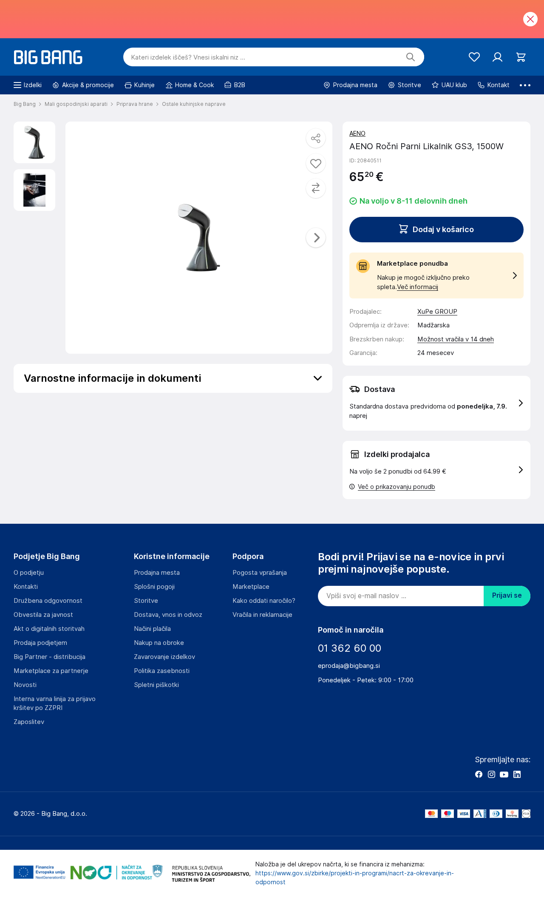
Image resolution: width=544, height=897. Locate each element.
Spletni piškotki (156, 685)
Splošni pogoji (154, 586)
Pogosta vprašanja (259, 572)
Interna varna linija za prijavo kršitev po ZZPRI (55, 703)
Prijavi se (507, 595)
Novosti (25, 685)
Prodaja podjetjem (40, 643)
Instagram (491, 774)
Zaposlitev (29, 722)
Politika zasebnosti (162, 671)
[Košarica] (520, 57)
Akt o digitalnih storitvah (49, 629)
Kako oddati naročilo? (263, 601)
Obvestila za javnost (43, 615)
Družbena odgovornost (48, 601)
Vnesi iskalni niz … (188, 57)
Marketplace (250, 586)
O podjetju (29, 572)
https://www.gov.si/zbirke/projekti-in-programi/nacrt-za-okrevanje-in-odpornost (354, 878)
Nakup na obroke (159, 643)
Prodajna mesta (157, 572)
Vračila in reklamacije (262, 615)
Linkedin (517, 774)
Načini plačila (152, 629)
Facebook (478, 774)
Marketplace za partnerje (51, 671)
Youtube (504, 774)
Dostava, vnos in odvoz (168, 615)
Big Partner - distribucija (49, 657)
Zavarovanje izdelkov (164, 657)
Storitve (146, 601)
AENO (357, 133)
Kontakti (26, 586)
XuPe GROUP (437, 311)
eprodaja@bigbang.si (349, 666)
